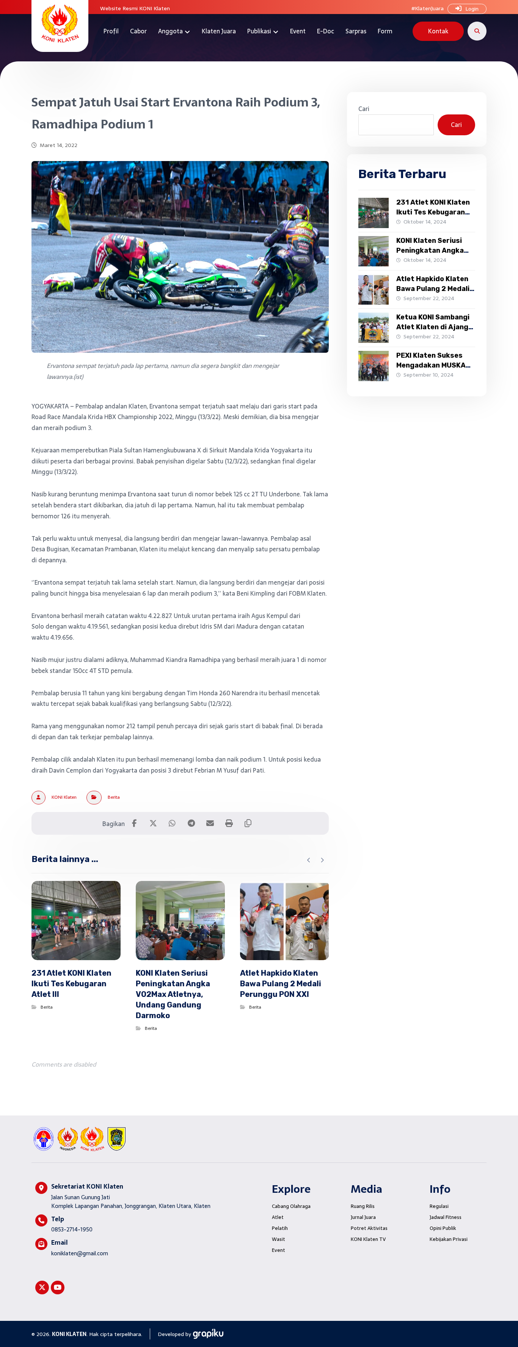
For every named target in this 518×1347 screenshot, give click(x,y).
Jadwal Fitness (445, 1217)
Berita (114, 797)
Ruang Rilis (363, 1206)
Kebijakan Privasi (449, 1239)
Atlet (278, 1217)
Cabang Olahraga (291, 1206)
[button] (477, 31)
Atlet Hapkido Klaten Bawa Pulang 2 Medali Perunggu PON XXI (432, 288)
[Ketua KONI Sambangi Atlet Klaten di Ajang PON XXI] (373, 328)
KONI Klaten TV (368, 1239)
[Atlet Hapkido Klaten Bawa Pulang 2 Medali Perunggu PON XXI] (373, 289)
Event (278, 1250)
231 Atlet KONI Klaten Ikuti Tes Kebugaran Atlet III (433, 211)
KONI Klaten (64, 797)
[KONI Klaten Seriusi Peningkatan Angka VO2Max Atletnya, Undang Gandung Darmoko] (373, 251)
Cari (363, 109)
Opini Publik (443, 1228)
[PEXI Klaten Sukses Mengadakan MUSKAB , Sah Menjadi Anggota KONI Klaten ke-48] (373, 366)
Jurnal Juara (363, 1217)
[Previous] (308, 860)
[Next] (322, 860)
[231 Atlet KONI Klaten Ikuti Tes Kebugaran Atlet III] (373, 213)
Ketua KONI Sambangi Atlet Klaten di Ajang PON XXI (432, 326)
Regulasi (439, 1206)
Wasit (278, 1239)
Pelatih (280, 1228)
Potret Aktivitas (369, 1228)
